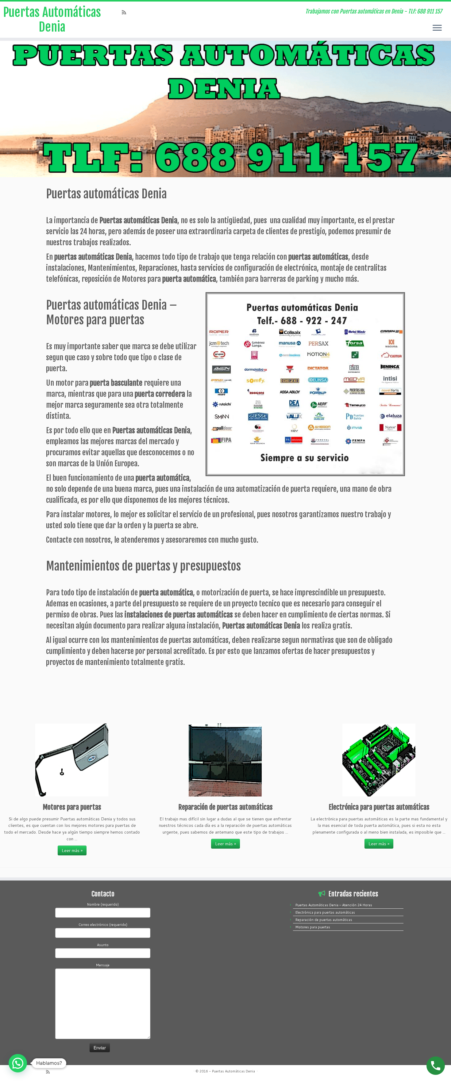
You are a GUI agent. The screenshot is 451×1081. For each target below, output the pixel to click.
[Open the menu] (437, 28)
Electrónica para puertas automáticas (325, 912)
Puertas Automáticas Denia (52, 19)
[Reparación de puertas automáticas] (225, 760)
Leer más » (72, 850)
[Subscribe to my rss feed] (126, 12)
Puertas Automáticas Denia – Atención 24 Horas (333, 905)
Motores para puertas (312, 927)
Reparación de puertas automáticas (323, 919)
